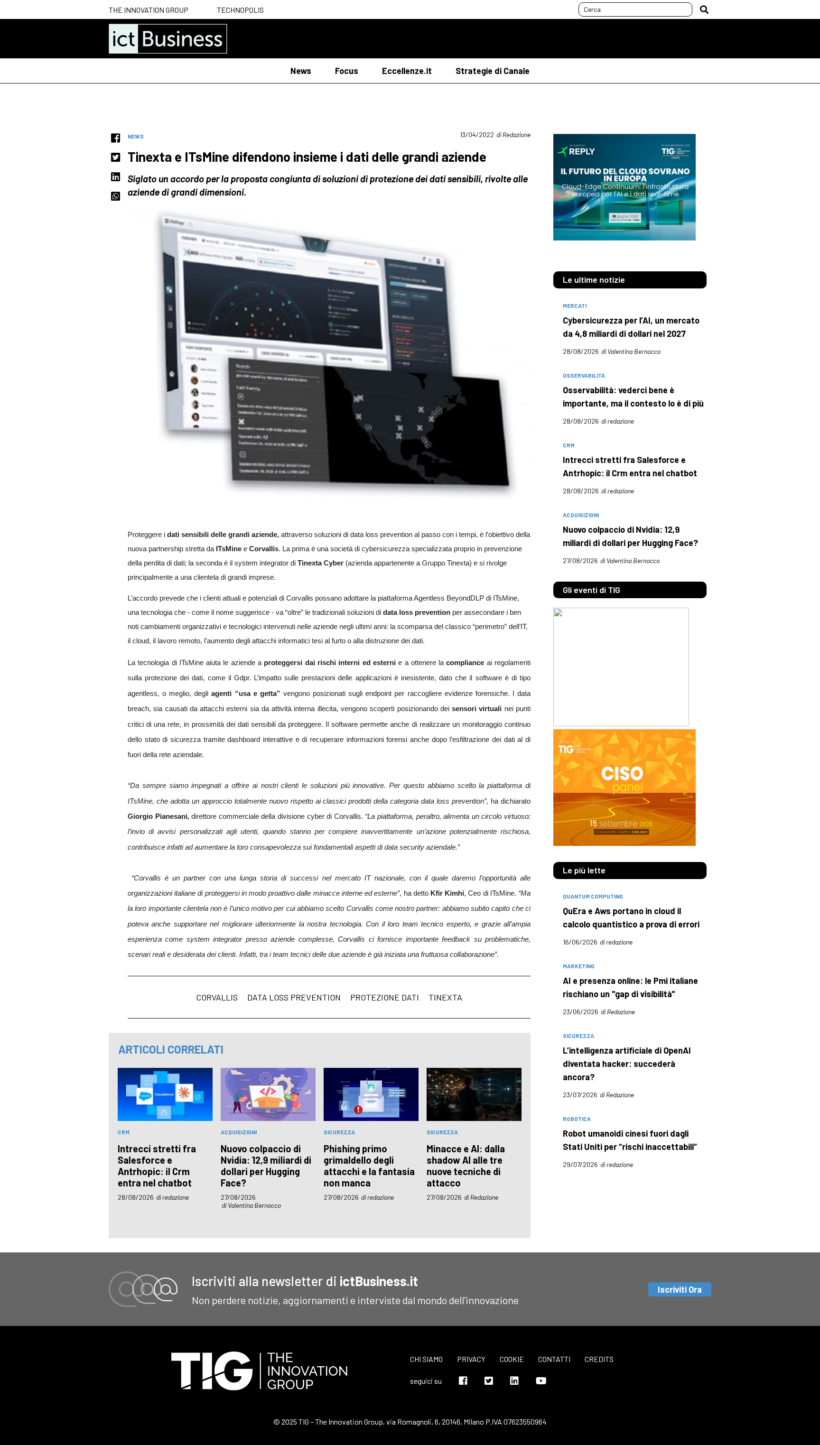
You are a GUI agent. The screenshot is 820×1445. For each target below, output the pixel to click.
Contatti (554, 1358)
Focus (346, 70)
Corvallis (217, 997)
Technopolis (240, 9)
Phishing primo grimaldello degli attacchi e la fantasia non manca (369, 1165)
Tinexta (445, 997)
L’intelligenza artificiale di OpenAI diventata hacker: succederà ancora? (627, 1063)
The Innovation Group (148, 9)
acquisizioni (239, 1132)
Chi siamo (426, 1358)
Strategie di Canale (493, 70)
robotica (577, 1118)
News (300, 70)
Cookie (512, 1358)
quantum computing (593, 896)
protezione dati (384, 997)
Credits (599, 1358)
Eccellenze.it (407, 70)
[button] (704, 9)
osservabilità (584, 375)
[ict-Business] (168, 39)
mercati (575, 305)
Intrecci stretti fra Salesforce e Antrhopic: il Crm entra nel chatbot (157, 1165)
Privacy (471, 1358)
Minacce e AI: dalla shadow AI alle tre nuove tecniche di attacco (466, 1165)
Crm (124, 1132)
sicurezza (339, 1132)
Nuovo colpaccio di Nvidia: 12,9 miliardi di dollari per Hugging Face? (266, 1165)
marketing (579, 966)
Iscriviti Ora (680, 1289)
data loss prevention (294, 997)
